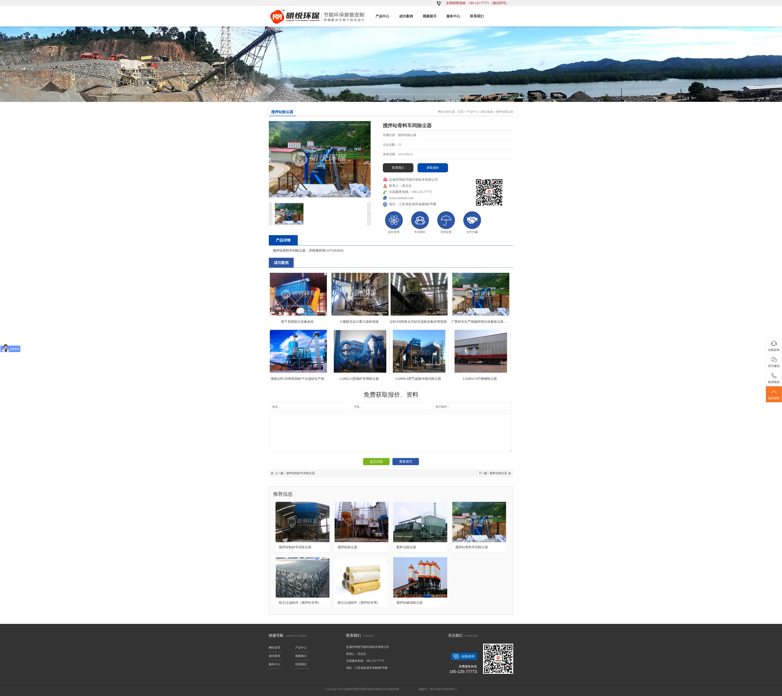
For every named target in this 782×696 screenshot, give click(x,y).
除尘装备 (487, 111)
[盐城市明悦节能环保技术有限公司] (318, 25)
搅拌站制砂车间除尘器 (300, 473)
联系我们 (477, 16)
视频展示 (430, 16)
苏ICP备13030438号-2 (443, 689)
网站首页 (274, 647)
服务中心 (453, 16)
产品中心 (382, 16)
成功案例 (406, 16)
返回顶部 (774, 398)
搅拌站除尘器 (504, 111)
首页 (460, 111)
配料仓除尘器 (498, 473)
